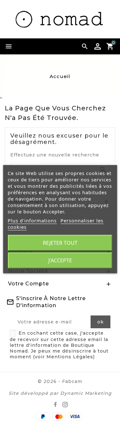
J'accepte (60, 260)
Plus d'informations (32, 220)
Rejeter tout (60, 242)
